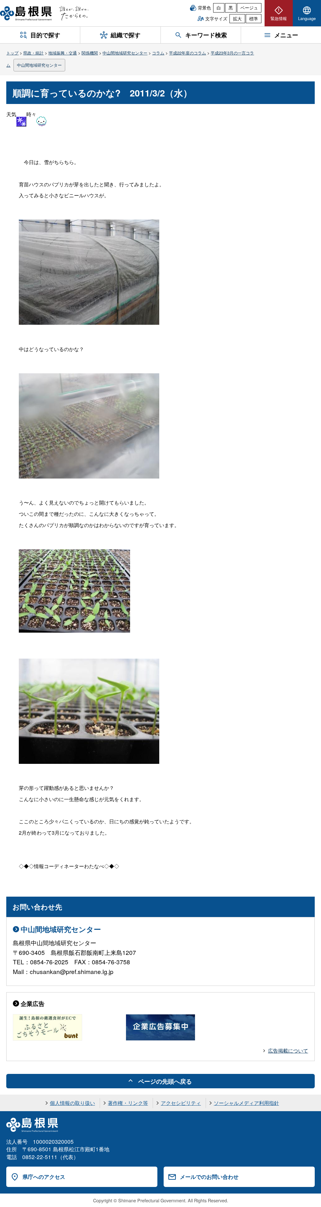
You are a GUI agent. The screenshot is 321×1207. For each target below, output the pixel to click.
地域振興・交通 (62, 53)
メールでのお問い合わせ (209, 1176)
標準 (253, 18)
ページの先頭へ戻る (165, 1081)
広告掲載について (288, 1050)
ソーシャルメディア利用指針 (246, 1102)
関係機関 (90, 53)
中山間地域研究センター (125, 53)
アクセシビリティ (181, 1102)
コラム (158, 53)
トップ (12, 53)
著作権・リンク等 (128, 1102)
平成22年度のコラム (187, 53)
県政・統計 (33, 53)
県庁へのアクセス (44, 1176)
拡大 (237, 18)
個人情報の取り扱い (72, 1102)
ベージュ (249, 7)
